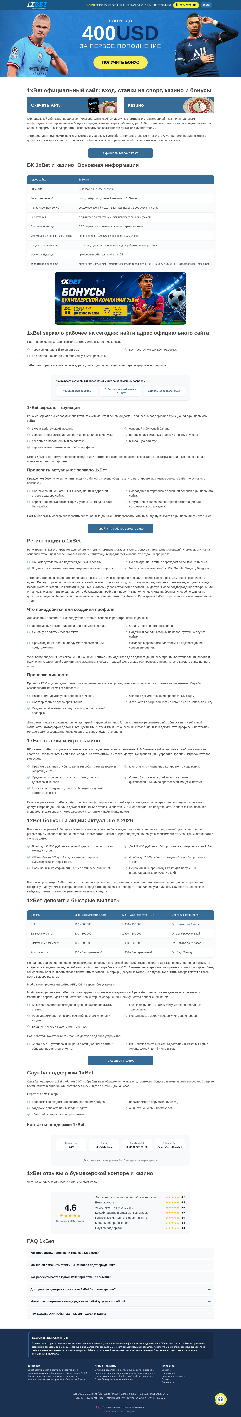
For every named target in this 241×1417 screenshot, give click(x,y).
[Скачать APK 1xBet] (72, 105)
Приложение (116, 5)
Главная (89, 5)
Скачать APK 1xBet (121, 1060)
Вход (206, 5)
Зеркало (101, 5)
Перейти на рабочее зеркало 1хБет (120, 528)
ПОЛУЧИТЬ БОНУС (120, 62)
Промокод (133, 5)
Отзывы (146, 5)
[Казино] (169, 105)
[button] (233, 1399)
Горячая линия (162, 5)
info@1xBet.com (104, 1147)
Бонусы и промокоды (173, 1376)
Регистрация (188, 5)
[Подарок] (221, 1399)
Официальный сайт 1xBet (120, 153)
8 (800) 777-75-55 (137, 1147)
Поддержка (168, 1382)
